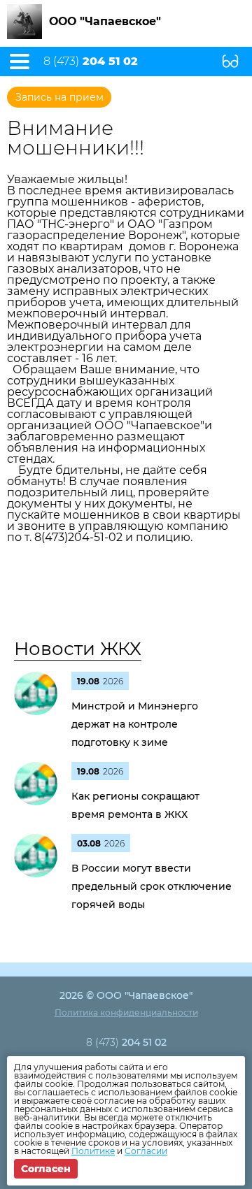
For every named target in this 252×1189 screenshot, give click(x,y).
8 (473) (90, 61)
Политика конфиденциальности (126, 1012)
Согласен (46, 1168)
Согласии (146, 1151)
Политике (93, 1151)
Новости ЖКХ (77, 648)
